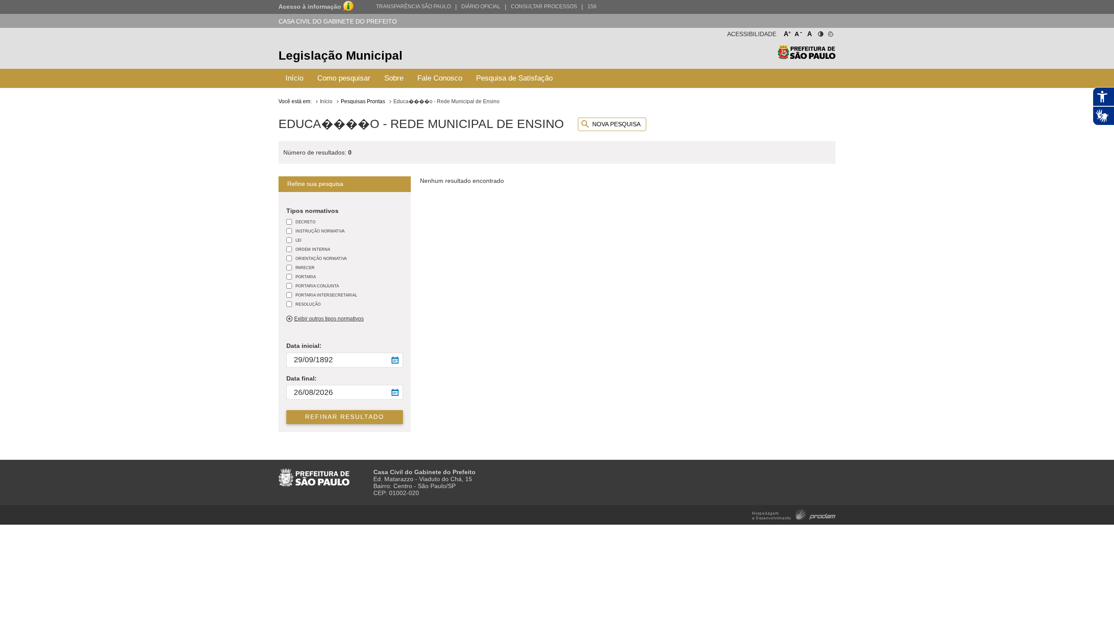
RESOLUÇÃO (308, 304)
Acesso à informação (309, 6)
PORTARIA (305, 276)
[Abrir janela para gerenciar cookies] (830, 32)
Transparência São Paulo (413, 6)
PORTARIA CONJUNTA (317, 285)
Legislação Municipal (340, 55)
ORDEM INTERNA (312, 249)
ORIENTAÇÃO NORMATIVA (321, 258)
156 (592, 6)
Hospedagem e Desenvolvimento (794, 514)
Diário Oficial (480, 6)
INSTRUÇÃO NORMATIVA (320, 231)
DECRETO (305, 221)
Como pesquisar (343, 78)
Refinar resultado (344, 416)
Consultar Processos (544, 6)
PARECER (305, 267)
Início (294, 78)
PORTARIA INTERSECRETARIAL (326, 295)
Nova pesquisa (616, 124)
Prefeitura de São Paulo (807, 57)
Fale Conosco (439, 78)
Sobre (393, 78)
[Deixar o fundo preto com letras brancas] (820, 32)
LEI (298, 240)
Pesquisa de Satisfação (514, 78)
